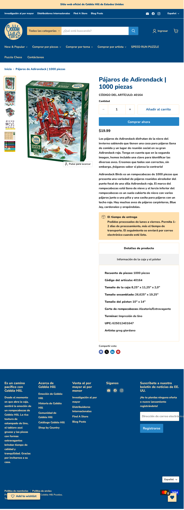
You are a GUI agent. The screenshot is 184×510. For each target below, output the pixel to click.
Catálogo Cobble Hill (51, 422)
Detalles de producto (139, 248)
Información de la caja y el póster (139, 259)
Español (172, 13)
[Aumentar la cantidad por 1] (130, 109)
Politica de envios (41, 491)
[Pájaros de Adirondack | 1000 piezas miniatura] (10, 83)
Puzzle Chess (13, 57)
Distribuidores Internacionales (53, 13)
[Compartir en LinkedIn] (112, 352)
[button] (23, 496)
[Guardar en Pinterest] (118, 352)
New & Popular (14, 47)
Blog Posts (97, 13)
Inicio (8, 69)
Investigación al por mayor (19, 13)
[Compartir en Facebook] (101, 352)
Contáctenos (35, 57)
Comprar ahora (139, 122)
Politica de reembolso (16, 491)
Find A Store (80, 13)
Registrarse (151, 428)
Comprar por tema (78, 47)
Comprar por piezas (45, 47)
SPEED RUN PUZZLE (145, 47)
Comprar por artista (111, 47)
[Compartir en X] (107, 352)
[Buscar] (133, 31)
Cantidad (104, 101)
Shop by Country (49, 427)
